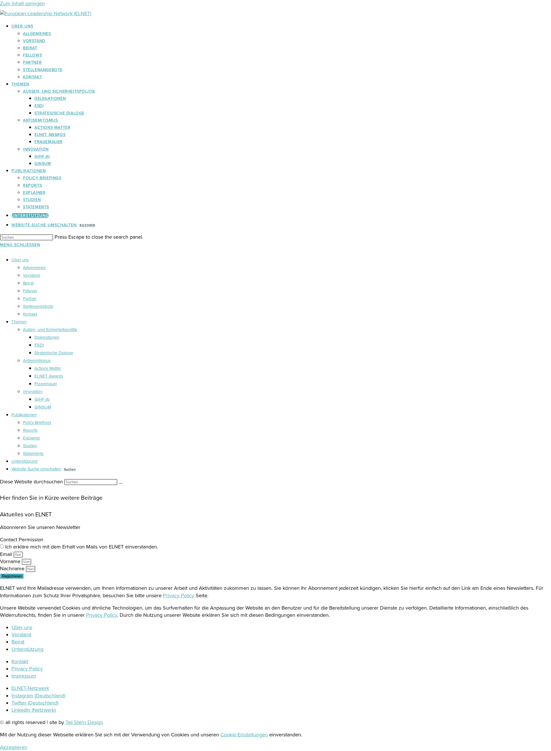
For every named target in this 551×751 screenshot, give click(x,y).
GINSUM (42, 407)
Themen (19, 321)
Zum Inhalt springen (22, 3)
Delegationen (46, 337)
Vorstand (31, 275)
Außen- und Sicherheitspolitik (50, 329)
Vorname (11, 561)
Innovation (32, 391)
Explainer (31, 438)
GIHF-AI (42, 399)
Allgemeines (34, 267)
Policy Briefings (37, 422)
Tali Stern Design (84, 722)
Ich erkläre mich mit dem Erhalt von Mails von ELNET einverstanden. (81, 547)
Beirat (28, 283)
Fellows (30, 290)
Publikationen (24, 414)
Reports (30, 430)
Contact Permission (21, 539)
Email (6, 554)
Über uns (20, 259)
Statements (33, 453)
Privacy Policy (178, 595)
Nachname (13, 568)
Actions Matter (47, 368)
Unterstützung (24, 461)
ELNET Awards (48, 376)
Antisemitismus (37, 360)
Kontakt (30, 314)
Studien (30, 445)
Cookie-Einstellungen (244, 734)
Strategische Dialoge (53, 352)
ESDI (39, 345)
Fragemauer (45, 383)
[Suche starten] (121, 483)
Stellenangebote (38, 306)
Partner (29, 298)
